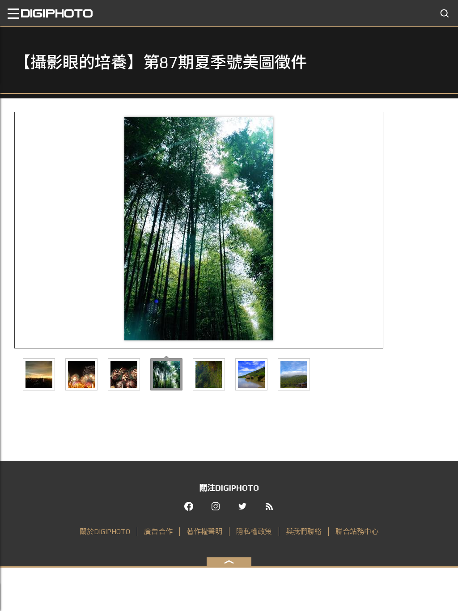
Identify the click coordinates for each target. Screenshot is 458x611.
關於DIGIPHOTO (105, 531)
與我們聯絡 (304, 531)
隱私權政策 (254, 531)
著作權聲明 (204, 531)
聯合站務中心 (356, 531)
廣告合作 (158, 531)
